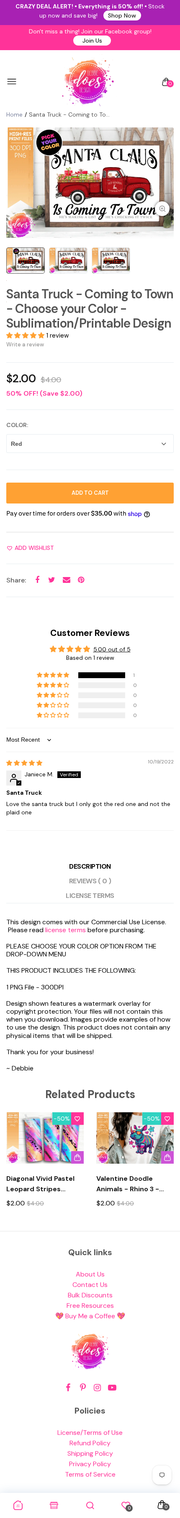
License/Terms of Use (90, 1432)
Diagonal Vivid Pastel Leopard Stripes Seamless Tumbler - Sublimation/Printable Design (43, 1184)
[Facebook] (68, 1388)
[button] (26, 335)
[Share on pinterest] (81, 580)
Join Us (92, 40)
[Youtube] (112, 1388)
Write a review (25, 344)
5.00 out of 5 (112, 649)
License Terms (90, 895)
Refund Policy (90, 1443)
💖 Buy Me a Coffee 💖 (90, 1316)
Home (14, 114)
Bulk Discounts (90, 1295)
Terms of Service (90, 1474)
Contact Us (90, 1284)
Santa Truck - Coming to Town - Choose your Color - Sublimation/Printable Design (89, 309)
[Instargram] (97, 1388)
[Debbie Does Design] (88, 82)
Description (90, 866)
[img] (24, 763)
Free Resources (90, 1305)
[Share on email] (66, 580)
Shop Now (122, 15)
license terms (65, 930)
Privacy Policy (90, 1464)
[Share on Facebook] (37, 580)
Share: (16, 580)
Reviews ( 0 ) (90, 881)
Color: (17, 425)
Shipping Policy (90, 1453)
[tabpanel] (90, 183)
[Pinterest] (82, 1388)
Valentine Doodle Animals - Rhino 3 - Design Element (127, 1184)
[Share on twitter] (51, 580)
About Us (90, 1274)
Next (164, 1167)
